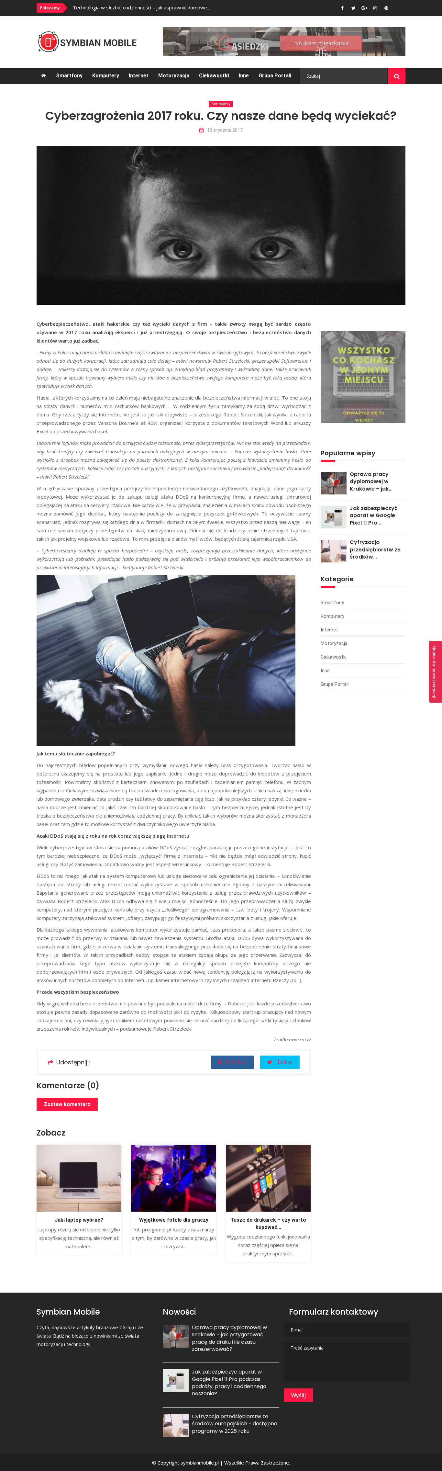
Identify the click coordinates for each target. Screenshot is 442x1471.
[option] (160, 7)
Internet (139, 76)
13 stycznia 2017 (225, 130)
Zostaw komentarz (67, 1104)
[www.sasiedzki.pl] (284, 41)
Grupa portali (275, 76)
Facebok (236, 1062)
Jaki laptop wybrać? (79, 1220)
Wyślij (298, 1395)
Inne (244, 76)
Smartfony (69, 76)
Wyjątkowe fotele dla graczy (173, 1220)
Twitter (285, 1062)
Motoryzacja (173, 76)
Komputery (105, 76)
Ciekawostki (214, 76)
